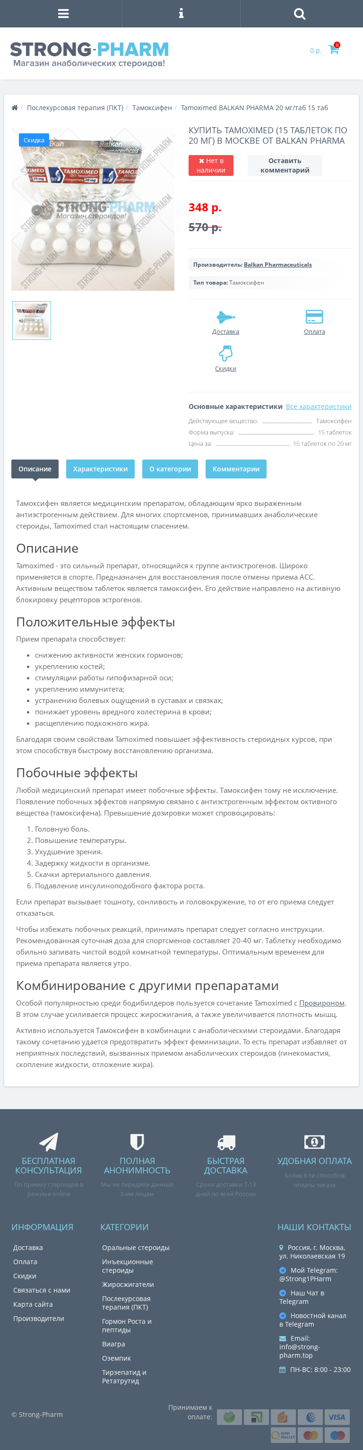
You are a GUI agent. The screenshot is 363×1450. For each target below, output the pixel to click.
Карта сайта (33, 1304)
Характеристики (100, 468)
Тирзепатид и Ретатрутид (124, 1376)
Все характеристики (319, 406)
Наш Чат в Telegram (301, 1297)
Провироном (322, 1002)
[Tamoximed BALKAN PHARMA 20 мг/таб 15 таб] (92, 209)
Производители (38, 1318)
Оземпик (116, 1358)
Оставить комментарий (285, 165)
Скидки (24, 1275)
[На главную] (14, 107)
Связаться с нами (41, 1289)
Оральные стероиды (136, 1247)
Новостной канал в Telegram (312, 1319)
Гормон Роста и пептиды (127, 1325)
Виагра (113, 1343)
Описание (35, 468)
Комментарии (236, 468)
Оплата (25, 1261)
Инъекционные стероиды (127, 1266)
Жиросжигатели (128, 1284)
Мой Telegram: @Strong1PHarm (308, 1274)
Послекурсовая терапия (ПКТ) (126, 1302)
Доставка (28, 1247)
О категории (170, 468)
